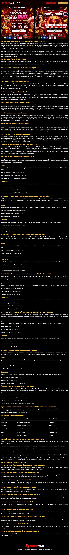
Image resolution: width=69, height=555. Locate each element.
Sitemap (25, 3)
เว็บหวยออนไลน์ (30, 45)
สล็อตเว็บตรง (19, 3)
